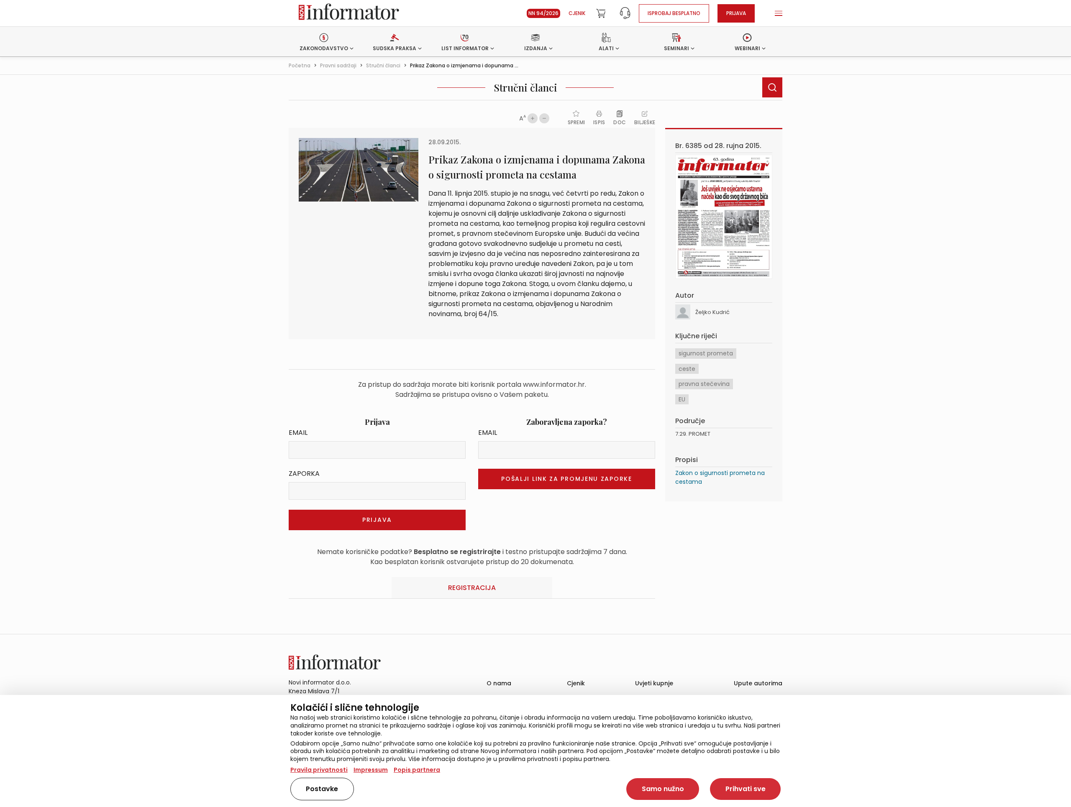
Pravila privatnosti (319, 770)
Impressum (371, 770)
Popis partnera (417, 770)
